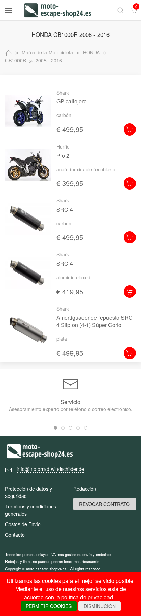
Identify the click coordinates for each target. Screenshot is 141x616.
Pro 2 (62, 155)
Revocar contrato (104, 504)
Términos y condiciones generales (30, 510)
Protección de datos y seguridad (28, 492)
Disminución (100, 606)
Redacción (84, 488)
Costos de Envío (23, 524)
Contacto (15, 534)
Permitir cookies (49, 606)
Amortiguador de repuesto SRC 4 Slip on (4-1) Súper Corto (94, 321)
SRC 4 (64, 209)
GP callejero (71, 101)
